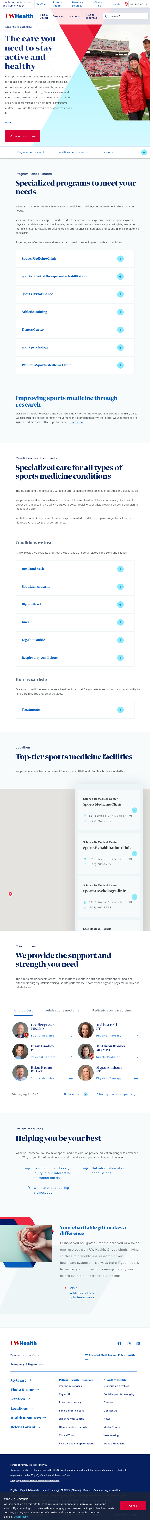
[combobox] (129, 16)
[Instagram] (128, 1343)
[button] (75, 258)
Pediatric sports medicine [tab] (111, 1010)
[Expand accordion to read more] (120, 258)
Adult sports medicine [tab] (62, 1010)
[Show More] (144, 152)
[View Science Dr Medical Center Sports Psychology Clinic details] (134, 897)
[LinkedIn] (136, 1343)
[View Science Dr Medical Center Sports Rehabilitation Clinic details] (134, 853)
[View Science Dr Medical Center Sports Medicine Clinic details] (134, 810)
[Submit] (106, 16)
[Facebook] (119, 1343)
